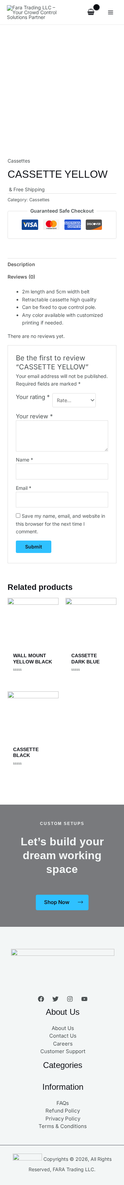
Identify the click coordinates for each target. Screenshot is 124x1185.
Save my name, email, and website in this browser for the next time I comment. (60, 523)
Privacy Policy (62, 1118)
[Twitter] (55, 999)
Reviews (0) (21, 277)
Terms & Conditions (63, 1126)
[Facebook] (41, 999)
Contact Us (62, 1035)
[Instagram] (70, 999)
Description (21, 264)
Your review (34, 416)
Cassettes (19, 161)
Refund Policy (62, 1110)
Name (24, 460)
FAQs (62, 1103)
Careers (63, 1043)
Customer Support (62, 1051)
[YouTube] (84, 999)
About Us (63, 1028)
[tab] (62, 264)
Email (23, 488)
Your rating (33, 397)
